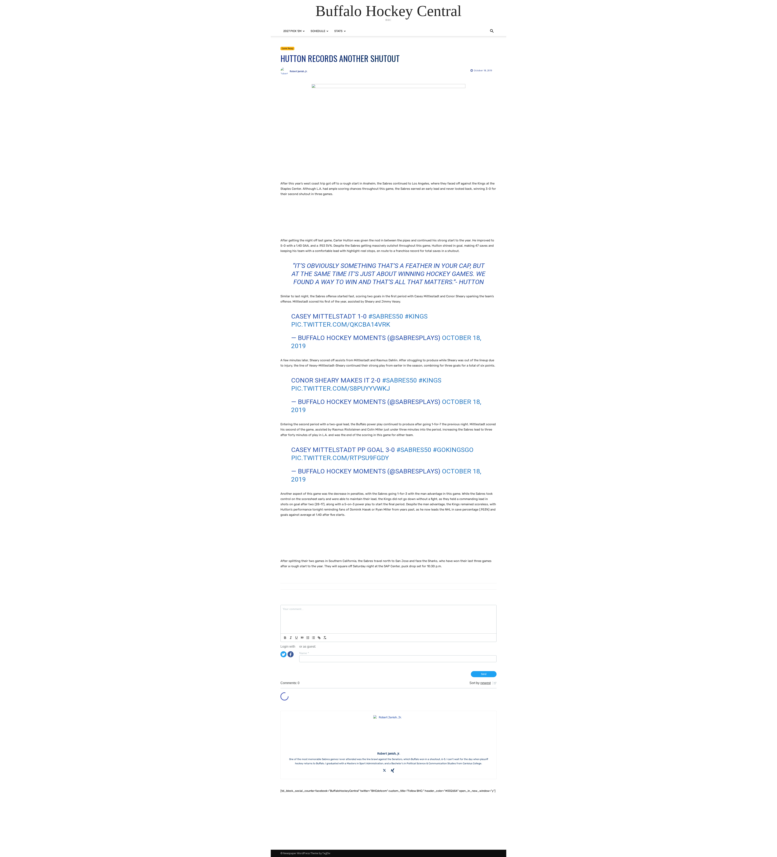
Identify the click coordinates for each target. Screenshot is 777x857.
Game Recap (287, 48)
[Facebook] (291, 654)
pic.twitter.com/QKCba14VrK (340, 324)
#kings (416, 316)
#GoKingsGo (453, 450)
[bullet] (313, 637)
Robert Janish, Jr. (299, 71)
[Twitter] (283, 654)
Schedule (318, 31)
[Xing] (393, 771)
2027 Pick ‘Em (292, 31)
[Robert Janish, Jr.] (285, 71)
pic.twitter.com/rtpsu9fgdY (340, 458)
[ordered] (308, 637)
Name (304, 653)
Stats (338, 31)
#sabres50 (385, 316)
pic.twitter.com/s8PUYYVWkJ (340, 388)
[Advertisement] (354, 222)
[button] (492, 31)
